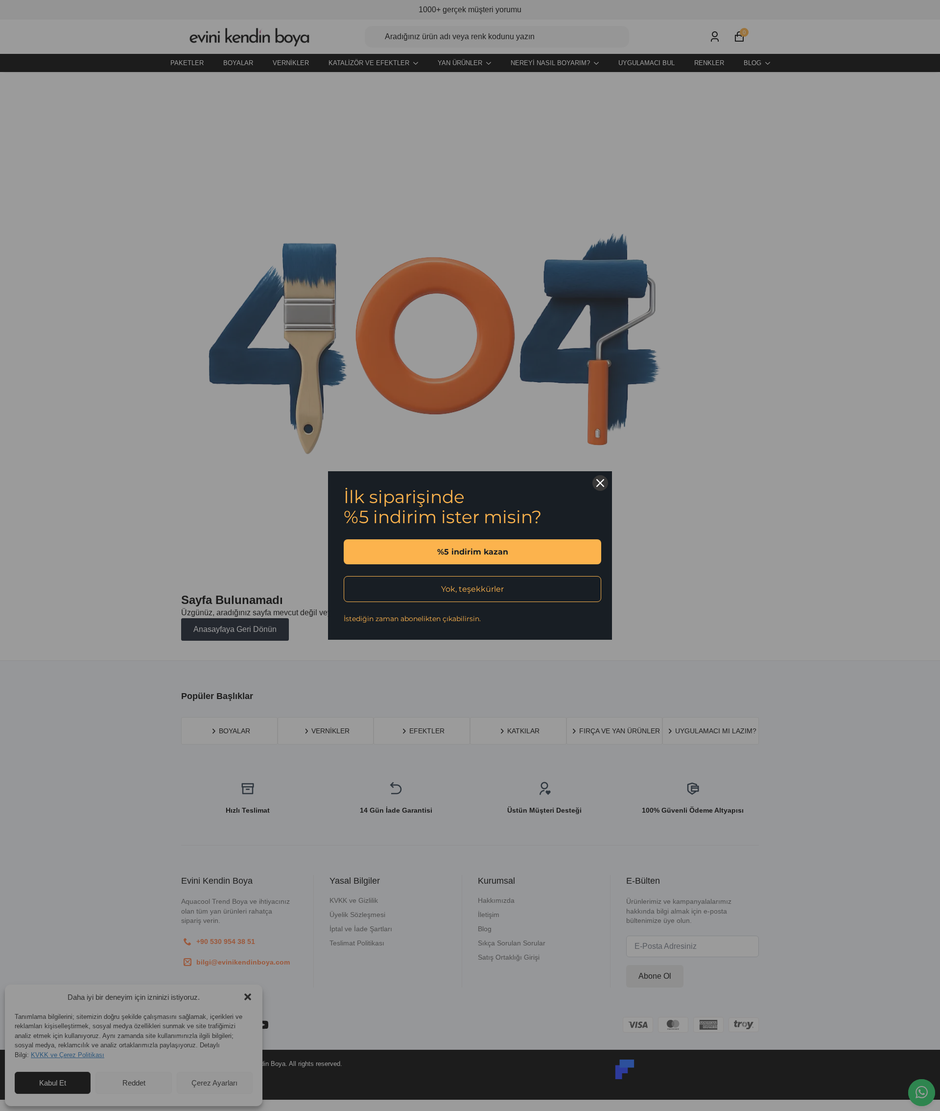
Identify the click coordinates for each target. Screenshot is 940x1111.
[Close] (600, 483)
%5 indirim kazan (472, 551)
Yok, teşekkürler (472, 589)
